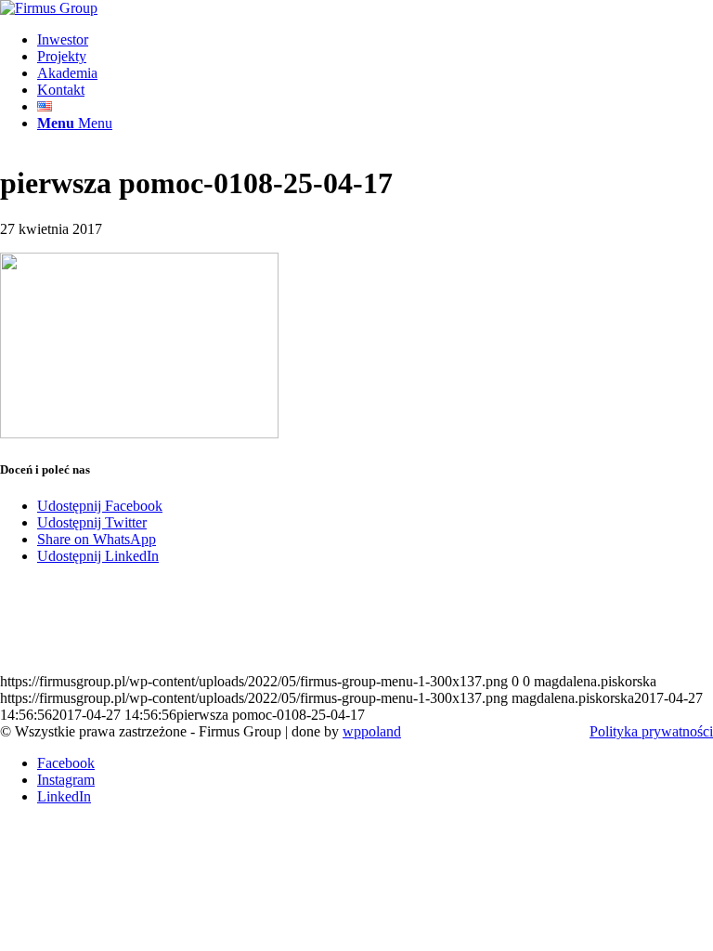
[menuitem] (375, 40)
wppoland (372, 731)
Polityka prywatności (651, 731)
